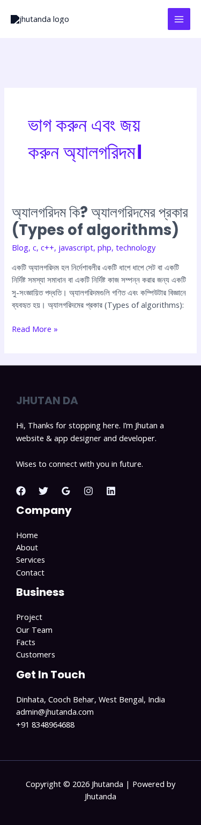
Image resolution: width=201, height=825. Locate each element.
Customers (35, 654)
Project (29, 616)
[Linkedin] (111, 491)
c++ (47, 247)
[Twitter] (43, 491)
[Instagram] (88, 491)
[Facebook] (21, 491)
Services (30, 559)
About (27, 547)
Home (27, 534)
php (104, 247)
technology (135, 247)
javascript (75, 247)
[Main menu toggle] (179, 19)
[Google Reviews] (66, 491)
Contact (30, 572)
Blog (20, 247)
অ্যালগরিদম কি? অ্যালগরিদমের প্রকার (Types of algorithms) (100, 221)
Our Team (34, 629)
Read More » (35, 328)
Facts (25, 642)
